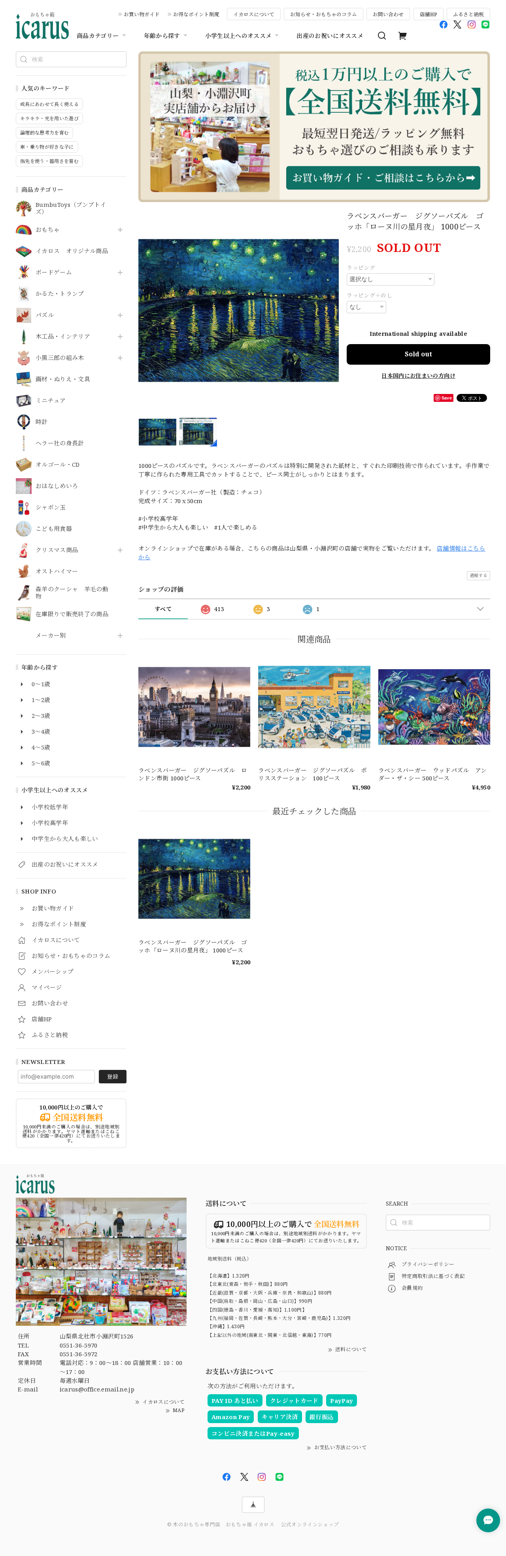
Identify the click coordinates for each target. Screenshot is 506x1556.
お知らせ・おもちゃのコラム (323, 14)
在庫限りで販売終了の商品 (72, 614)
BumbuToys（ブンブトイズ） (71, 208)
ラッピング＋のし (369, 295)
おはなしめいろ (57, 486)
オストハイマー (57, 571)
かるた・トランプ (60, 293)
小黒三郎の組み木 (60, 358)
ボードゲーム (54, 272)
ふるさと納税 (468, 14)
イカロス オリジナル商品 (72, 251)
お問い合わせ (388, 14)
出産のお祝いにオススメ (329, 36)
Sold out (418, 354)
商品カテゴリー (98, 36)
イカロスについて (253, 14)
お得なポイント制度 (196, 14)
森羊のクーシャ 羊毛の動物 (72, 593)
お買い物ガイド (142, 14)
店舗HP (428, 14)
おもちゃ (48, 229)
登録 (112, 1076)
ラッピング (361, 267)
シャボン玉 (51, 507)
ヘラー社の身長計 (60, 443)
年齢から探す (162, 36)
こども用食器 (54, 528)
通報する (478, 575)
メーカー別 (51, 635)
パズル (45, 315)
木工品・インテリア (63, 336)
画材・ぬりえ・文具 (63, 379)
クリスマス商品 (57, 550)
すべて (163, 609)
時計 (42, 422)
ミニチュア (51, 400)
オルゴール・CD (58, 464)
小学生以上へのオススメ (238, 36)
